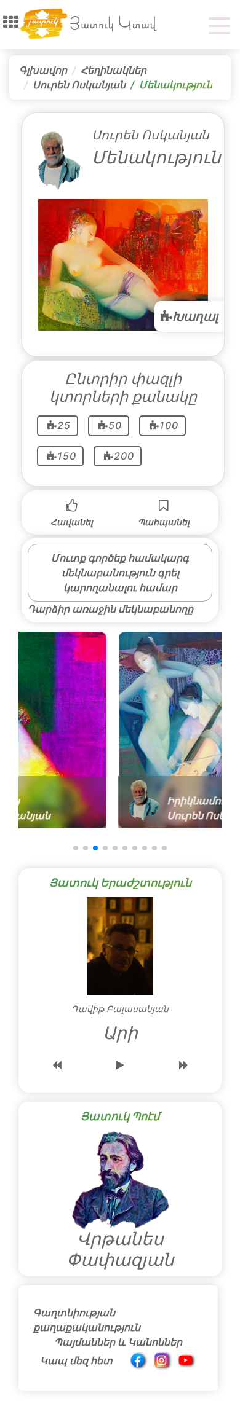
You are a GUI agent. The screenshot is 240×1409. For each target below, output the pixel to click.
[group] (112, 730)
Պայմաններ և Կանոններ (118, 1342)
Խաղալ (195, 316)
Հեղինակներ (113, 70)
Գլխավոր (43, 70)
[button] (10, 22)
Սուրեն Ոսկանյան (79, 85)
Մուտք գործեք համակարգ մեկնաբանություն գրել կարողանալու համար (120, 573)
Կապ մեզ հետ (76, 1360)
